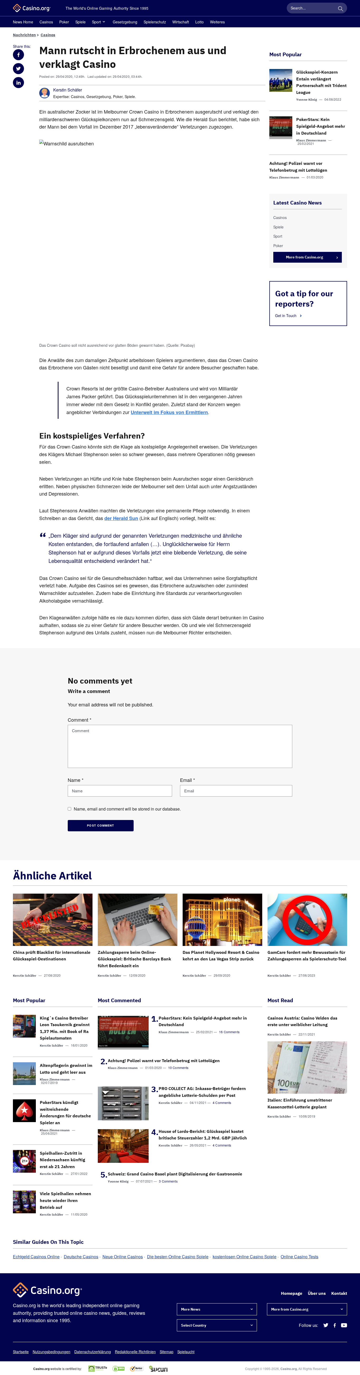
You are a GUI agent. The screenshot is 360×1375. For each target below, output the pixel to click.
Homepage (291, 1293)
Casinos (46, 21)
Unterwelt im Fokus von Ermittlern (169, 412)
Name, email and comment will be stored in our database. (127, 809)
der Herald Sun (121, 518)
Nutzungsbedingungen (51, 1351)
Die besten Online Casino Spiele (177, 1257)
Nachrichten (24, 34)
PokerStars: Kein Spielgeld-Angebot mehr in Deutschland (320, 126)
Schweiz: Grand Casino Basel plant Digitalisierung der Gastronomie (175, 1174)
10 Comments (178, 1067)
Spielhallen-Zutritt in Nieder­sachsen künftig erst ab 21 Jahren (62, 1159)
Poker (64, 21)
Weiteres (217, 21)
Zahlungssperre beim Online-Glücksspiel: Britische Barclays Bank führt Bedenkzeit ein (134, 959)
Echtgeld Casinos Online (36, 1257)
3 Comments (168, 1181)
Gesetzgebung (125, 21)
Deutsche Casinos (81, 1257)
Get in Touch (286, 315)
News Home (23, 21)
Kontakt (339, 1293)
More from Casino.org (304, 257)
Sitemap (166, 1351)
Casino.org (288, 1368)
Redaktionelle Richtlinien (135, 1351)
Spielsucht (185, 1351)
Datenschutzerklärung (92, 1351)
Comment (79, 719)
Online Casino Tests (299, 1257)
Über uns (317, 1293)
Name (76, 779)
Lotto (199, 21)
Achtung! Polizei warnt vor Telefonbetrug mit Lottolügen (164, 1060)
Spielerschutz (155, 21)
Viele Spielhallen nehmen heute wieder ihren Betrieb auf (65, 1200)
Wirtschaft (180, 21)
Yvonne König (306, 99)
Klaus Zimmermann (311, 140)
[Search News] (340, 8)
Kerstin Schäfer (67, 90)
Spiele (80, 21)
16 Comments (229, 1032)
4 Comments (222, 1102)
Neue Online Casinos (123, 1257)
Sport (96, 21)
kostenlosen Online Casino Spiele (244, 1257)
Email (187, 779)
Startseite (21, 1351)
